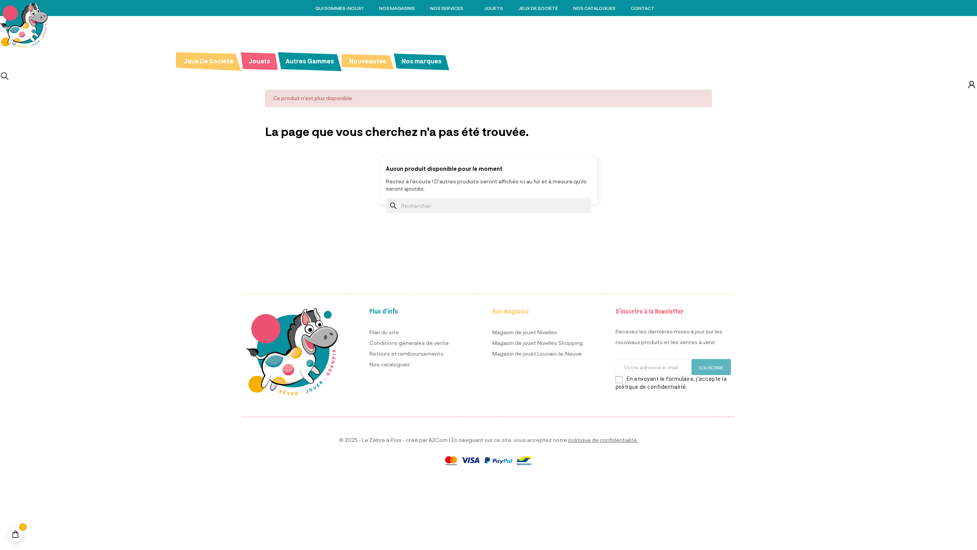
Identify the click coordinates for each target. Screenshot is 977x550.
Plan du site (384, 332)
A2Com (438, 440)
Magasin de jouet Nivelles (524, 332)
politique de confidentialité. (603, 440)
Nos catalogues (389, 364)
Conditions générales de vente (409, 343)
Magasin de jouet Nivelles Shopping (537, 343)
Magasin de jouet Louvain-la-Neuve (537, 353)
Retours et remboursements (406, 353)
